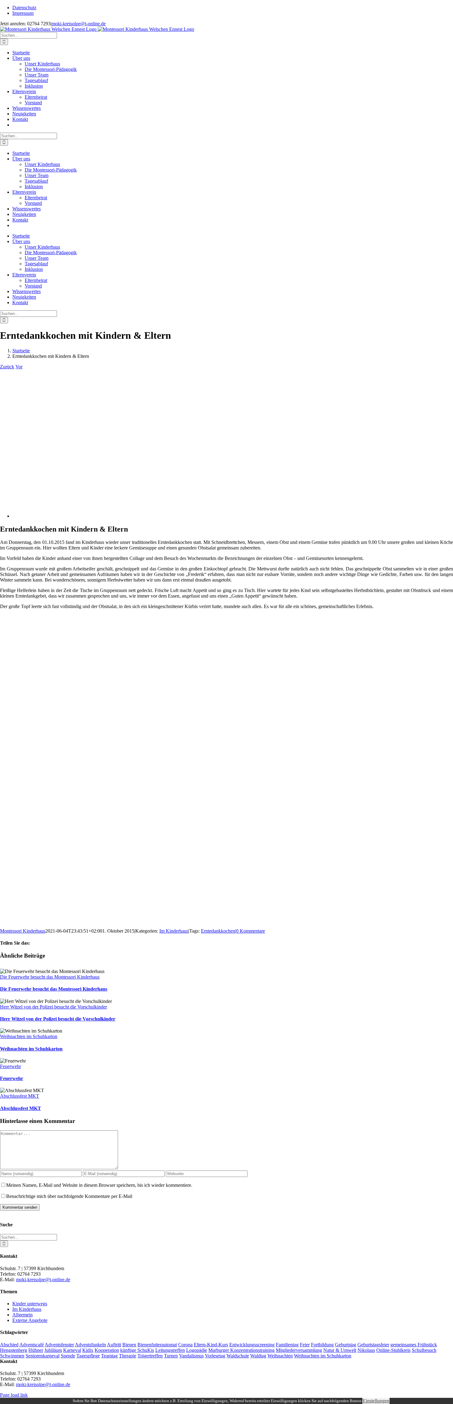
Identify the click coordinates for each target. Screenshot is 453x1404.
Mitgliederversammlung (299, 1350)
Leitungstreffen (170, 1350)
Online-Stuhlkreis (393, 1350)
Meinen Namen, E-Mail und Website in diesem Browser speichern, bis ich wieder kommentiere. (99, 1185)
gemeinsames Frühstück (413, 1344)
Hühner (35, 1350)
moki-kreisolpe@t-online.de (78, 23)
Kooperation (107, 1350)
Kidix (87, 1350)
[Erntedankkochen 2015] (107, 516)
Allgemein (22, 1314)
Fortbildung (322, 1344)
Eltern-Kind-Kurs (211, 1344)
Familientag (287, 1344)
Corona (185, 1344)
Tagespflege (88, 1355)
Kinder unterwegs (29, 1303)
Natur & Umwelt (339, 1350)
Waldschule (237, 1355)
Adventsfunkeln (90, 1344)
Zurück (7, 366)
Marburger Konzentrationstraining (241, 1350)
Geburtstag (345, 1344)
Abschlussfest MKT (19, 1096)
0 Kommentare (250, 931)
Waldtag (258, 1355)
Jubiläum (53, 1350)
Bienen (129, 1344)
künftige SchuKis (137, 1350)
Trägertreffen (150, 1355)
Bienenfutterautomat (157, 1344)
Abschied (9, 1344)
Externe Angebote (29, 1320)
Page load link (14, 1395)
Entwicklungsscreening (252, 1344)
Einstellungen (376, 1400)
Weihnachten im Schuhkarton (28, 1036)
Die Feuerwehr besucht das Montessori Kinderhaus (50, 976)
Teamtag (109, 1355)
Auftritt (114, 1344)
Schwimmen (12, 1355)
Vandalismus (191, 1355)
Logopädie (196, 1350)
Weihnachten (280, 1355)
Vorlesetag (215, 1355)
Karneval (72, 1350)
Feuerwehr (10, 1066)
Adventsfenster (59, 1344)
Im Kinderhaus (173, 931)
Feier (305, 1344)
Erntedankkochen (218, 931)
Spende (68, 1355)
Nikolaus (366, 1350)
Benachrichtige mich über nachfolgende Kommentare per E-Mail (69, 1196)
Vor (18, 366)
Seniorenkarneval (42, 1355)
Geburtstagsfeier (373, 1344)
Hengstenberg (13, 1350)
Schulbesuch (424, 1350)
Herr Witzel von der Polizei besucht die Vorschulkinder (53, 1006)
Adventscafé (31, 1344)
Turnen (171, 1355)
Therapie (127, 1355)
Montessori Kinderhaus (22, 931)
